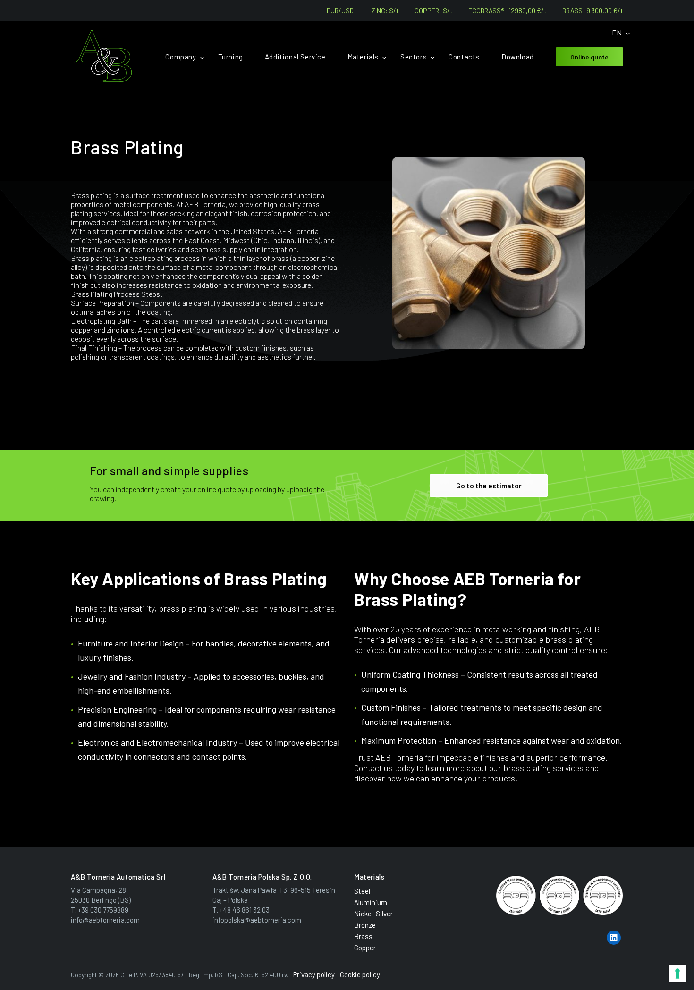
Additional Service (295, 56)
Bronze (365, 925)
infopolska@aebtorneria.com (256, 919)
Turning (230, 56)
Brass (363, 936)
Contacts (464, 56)
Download (517, 56)
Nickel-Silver (373, 913)
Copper (365, 947)
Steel (362, 891)
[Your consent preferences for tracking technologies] (677, 973)
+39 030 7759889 (103, 910)
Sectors (413, 56)
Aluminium (370, 902)
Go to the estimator (489, 485)
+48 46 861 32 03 (245, 910)
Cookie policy (360, 974)
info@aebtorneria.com (105, 919)
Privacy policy (314, 974)
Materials (363, 56)
